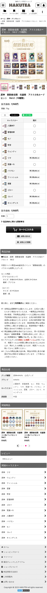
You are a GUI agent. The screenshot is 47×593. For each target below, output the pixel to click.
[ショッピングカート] (37, 5)
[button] (3, 5)
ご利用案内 (18, 303)
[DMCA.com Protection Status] (23, 590)
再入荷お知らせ (34, 158)
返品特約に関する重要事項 (13, 221)
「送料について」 (24, 337)
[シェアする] (5, 115)
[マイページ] (43, 5)
